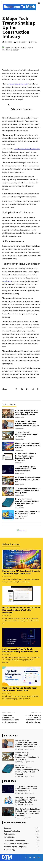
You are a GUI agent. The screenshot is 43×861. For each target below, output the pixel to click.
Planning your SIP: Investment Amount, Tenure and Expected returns (27, 445)
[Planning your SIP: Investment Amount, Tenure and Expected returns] (8, 446)
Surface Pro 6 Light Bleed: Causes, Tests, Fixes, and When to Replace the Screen (27, 423)
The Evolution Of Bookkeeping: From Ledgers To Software (26, 434)
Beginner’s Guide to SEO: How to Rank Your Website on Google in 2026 (27, 513)
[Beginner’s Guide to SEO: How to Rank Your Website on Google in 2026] (8, 514)
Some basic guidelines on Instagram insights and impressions (10, 718)
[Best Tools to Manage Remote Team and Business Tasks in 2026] (21, 676)
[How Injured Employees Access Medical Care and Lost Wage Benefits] (8, 800)
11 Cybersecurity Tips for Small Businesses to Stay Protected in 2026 (25, 468)
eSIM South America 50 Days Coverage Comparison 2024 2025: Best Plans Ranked (26, 412)
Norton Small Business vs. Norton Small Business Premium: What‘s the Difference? (25, 457)
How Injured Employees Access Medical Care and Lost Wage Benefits (26, 800)
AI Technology (19, 765)
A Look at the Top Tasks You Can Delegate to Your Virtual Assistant (33, 718)
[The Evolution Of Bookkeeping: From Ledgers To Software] (8, 435)
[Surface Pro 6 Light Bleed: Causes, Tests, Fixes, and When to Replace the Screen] (8, 424)
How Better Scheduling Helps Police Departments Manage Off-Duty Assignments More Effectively (27, 812)
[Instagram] (30, 858)
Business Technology (22, 740)
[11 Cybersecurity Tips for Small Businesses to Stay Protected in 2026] (8, 469)
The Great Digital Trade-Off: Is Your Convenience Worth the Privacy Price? (27, 490)
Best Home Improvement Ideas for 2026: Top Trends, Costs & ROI (28, 479)
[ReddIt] (32, 389)
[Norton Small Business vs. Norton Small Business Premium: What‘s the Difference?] (8, 457)
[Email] (38, 389)
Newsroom (18, 818)
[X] (21, 389)
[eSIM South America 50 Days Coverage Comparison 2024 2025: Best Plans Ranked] (8, 413)
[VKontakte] (34, 858)
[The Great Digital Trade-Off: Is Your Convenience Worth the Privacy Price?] (8, 491)
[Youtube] (38, 858)
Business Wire (21, 42)
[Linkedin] (27, 389)
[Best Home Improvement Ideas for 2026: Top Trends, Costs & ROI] (8, 480)
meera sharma (19, 762)
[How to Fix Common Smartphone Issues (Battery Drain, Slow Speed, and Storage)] (8, 502)
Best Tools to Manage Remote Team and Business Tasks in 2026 (19, 689)
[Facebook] (16, 389)
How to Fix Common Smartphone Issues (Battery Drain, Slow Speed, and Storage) (27, 502)
